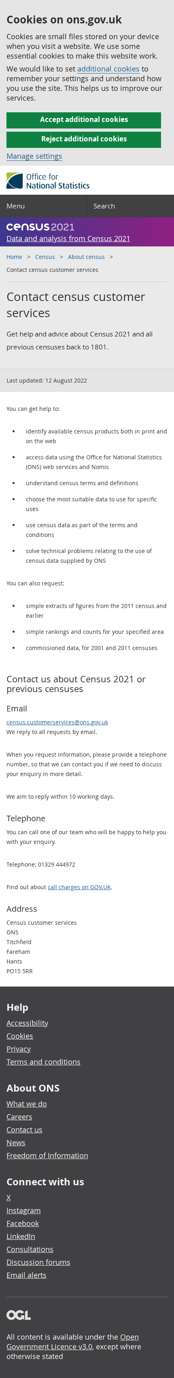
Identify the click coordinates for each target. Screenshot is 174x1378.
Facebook (22, 1223)
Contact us (24, 1129)
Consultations (29, 1249)
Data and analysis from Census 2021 (68, 238)
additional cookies (108, 69)
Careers (19, 1116)
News (15, 1142)
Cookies (19, 1036)
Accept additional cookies (84, 119)
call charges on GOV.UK (79, 887)
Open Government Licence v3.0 (72, 1341)
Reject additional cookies (84, 138)
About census (86, 257)
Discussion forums (38, 1262)
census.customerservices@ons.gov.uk (57, 722)
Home (14, 257)
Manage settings (34, 156)
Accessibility (27, 1023)
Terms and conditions (43, 1062)
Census (45, 257)
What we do (26, 1104)
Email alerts (26, 1275)
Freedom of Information (47, 1155)
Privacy (18, 1049)
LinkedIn (20, 1236)
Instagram (23, 1210)
